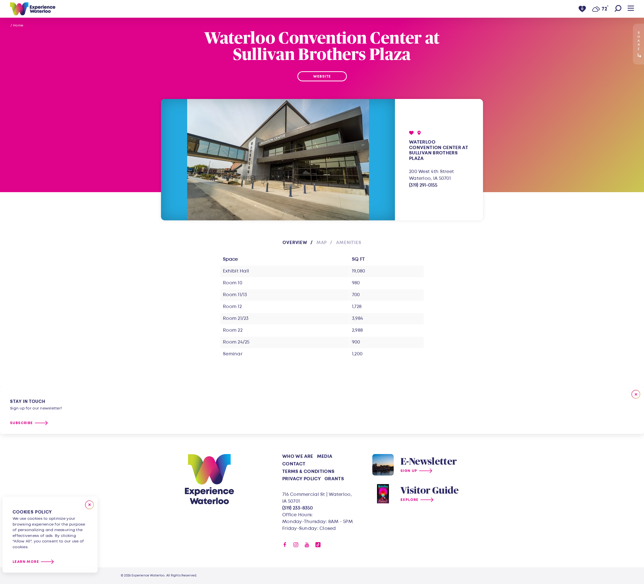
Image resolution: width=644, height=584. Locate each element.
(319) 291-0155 (423, 185)
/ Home (17, 25)
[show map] (419, 133)
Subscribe (21, 423)
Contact (294, 464)
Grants (334, 479)
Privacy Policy (301, 479)
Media (325, 456)
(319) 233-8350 (297, 508)
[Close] (89, 504)
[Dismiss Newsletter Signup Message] (635, 394)
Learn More (26, 562)
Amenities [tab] (348, 243)
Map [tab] (321, 243)
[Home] (32, 8)
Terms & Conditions (308, 471)
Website (322, 76)
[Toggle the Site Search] (618, 9)
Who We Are (297, 456)
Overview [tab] (295, 243)
